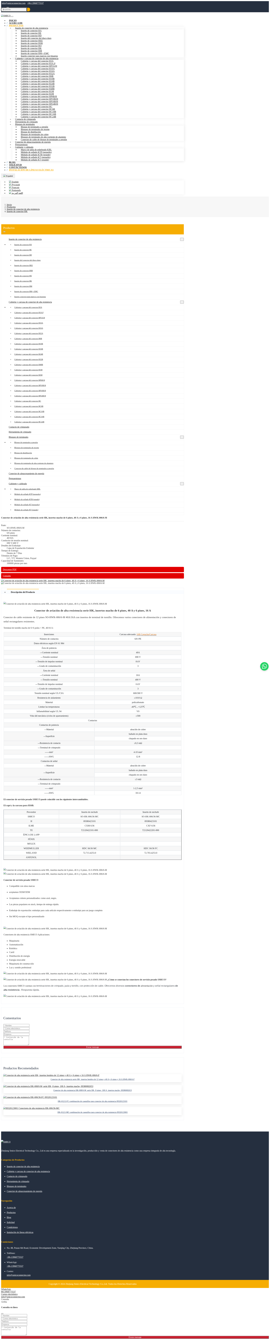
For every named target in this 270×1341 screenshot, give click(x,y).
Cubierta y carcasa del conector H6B (37, 76)
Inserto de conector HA (31, 30)
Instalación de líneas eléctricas (31, 170)
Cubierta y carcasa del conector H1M (37, 91)
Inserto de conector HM (31, 51)
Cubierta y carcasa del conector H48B (38, 89)
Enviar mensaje (92, 1047)
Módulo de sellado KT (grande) (35, 160)
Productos (16, 25)
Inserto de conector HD (31, 35)
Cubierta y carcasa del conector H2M (37, 94)
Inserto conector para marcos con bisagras (39, 56)
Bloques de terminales (25, 124)
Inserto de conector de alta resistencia (31, 28)
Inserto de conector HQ (31, 46)
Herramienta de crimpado (26, 122)
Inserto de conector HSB (32, 43)
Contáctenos (12, 1227)
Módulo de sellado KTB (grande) (35, 155)
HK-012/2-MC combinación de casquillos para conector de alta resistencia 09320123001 (93, 1112)
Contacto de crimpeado (25, 119)
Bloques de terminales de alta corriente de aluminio (43, 137)
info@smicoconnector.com (13, 3)
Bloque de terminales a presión (34, 127)
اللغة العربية (17, 193)
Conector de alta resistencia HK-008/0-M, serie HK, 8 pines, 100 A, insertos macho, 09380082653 (92, 1090)
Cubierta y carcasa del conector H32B (38, 86)
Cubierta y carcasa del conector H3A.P (38, 63)
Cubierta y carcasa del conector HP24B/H (39, 104)
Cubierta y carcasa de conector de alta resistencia (36, 58)
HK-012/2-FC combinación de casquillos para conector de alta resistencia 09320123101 (92, 1101)
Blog (9, 1217)
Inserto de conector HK (31, 48)
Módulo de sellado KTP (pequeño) (36, 152)
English (15, 182)
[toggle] (12, 16)
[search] (28, 9)
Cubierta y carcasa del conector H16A (38, 71)
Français (15, 187)
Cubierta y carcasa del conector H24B (38, 84)
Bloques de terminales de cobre (35, 134)
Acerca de (11, 1207)
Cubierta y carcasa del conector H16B (38, 81)
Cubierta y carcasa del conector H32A (38, 73)
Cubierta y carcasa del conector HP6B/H (39, 96)
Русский (15, 184)
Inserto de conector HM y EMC (35, 53)
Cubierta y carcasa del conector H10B (38, 79)
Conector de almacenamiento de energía (33, 142)
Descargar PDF (10, 569)
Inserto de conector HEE (32, 41)
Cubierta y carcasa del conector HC (36, 106)
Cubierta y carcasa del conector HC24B (38, 117)
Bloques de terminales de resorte (35, 129)
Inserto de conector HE (31, 33)
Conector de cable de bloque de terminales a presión (44, 139)
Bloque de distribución (31, 132)
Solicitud (11, 1222)
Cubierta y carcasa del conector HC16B (38, 114)
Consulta (7, 576)
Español (9, 176)
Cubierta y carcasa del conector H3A (37, 61)
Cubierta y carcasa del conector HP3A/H (39, 66)
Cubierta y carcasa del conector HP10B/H (39, 99)
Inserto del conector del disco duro (36, 38)
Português (16, 190)
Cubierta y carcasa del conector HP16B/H (39, 101)
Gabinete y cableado (24, 147)
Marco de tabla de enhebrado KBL (36, 149)
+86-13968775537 (35, 3)
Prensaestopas (21, 144)
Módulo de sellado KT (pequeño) (35, 157)
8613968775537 (8, 1291)
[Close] (2, 1313)
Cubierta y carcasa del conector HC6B (38, 109)
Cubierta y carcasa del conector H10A (38, 68)
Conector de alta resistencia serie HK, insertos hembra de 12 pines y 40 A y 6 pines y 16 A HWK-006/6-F (93, 1079)
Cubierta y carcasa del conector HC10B (38, 111)
